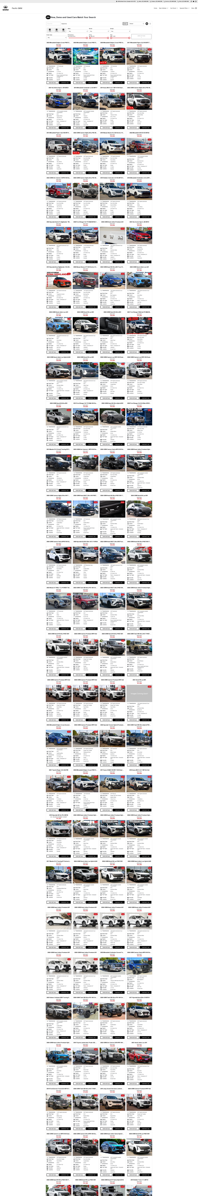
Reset (125, 23)
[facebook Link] (191, 1)
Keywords (64, 23)
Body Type (49, 35)
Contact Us (64, 82)
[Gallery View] (147, 23)
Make (69, 28)
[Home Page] (5, 8)
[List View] (150, 23)
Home (155, 8)
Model (90, 28)
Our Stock (173, 8)
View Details (52, 82)
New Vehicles (162, 8)
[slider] (87, 38)
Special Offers (184, 8)
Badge (112, 28)
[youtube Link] (193, 1)
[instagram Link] (196, 1)
